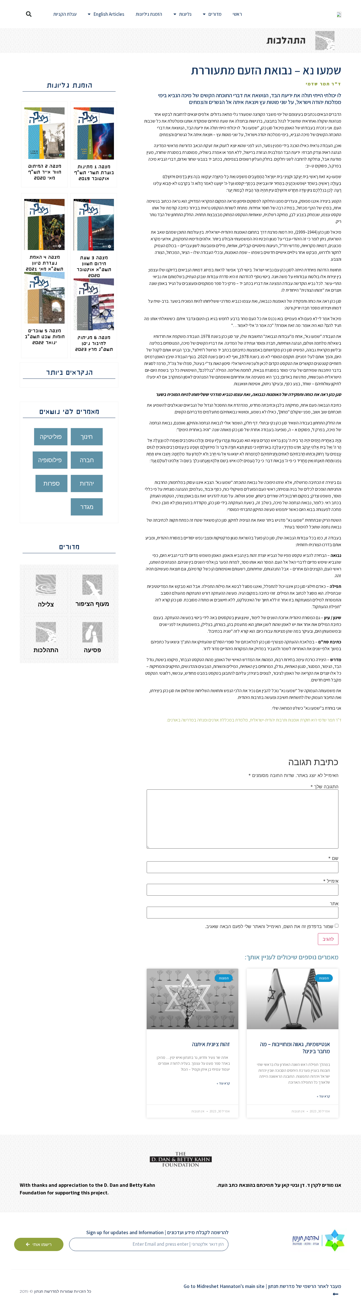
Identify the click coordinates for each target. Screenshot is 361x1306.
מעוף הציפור (92, 604)
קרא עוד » (323, 1096)
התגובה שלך (324, 786)
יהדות (87, 483)
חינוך (87, 436)
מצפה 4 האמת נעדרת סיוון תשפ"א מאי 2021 (44, 263)
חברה (87, 460)
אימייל (330, 881)
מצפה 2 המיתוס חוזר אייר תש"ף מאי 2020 (44, 172)
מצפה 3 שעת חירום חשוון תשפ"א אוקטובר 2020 (93, 266)
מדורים (214, 14)
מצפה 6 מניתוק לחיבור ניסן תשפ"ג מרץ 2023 (94, 343)
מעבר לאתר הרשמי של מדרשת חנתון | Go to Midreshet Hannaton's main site (262, 1286)
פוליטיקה (51, 436)
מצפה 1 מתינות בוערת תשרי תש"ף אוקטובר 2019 (94, 172)
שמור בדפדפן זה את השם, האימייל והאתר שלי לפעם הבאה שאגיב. (269, 926)
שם (333, 858)
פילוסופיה (50, 460)
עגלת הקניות (64, 14)
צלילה (46, 604)
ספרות (51, 483)
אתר (334, 903)
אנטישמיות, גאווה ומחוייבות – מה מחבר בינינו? (295, 1047)
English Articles (108, 14)
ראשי (237, 14)
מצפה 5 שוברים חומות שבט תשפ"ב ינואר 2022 (45, 337)
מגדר (86, 507)
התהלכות (46, 650)
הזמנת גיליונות (149, 14)
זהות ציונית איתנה (211, 1044)
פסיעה (92, 650)
